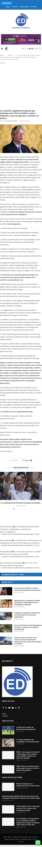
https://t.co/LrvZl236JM (20, 554)
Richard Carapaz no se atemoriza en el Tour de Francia (28, 785)
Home (2, 55)
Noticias (33, 6)
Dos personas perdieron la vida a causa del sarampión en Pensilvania (27, 589)
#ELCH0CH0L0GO (6, 563)
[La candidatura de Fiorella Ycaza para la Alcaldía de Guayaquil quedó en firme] (21, 486)
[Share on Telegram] (31, 460)
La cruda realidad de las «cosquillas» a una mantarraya (27, 741)
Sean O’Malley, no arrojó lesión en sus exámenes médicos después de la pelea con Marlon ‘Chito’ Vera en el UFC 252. (28, 822)
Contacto (15, 6)
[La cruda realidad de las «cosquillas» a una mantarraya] (8, 743)
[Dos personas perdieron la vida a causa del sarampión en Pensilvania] (6, 591)
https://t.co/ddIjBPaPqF (7, 532)
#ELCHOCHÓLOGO (6, 527)
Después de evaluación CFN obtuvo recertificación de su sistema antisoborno (27, 615)
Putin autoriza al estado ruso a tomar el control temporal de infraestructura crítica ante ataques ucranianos (27, 641)
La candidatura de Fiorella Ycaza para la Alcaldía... (21, 503)
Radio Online (24, 6)
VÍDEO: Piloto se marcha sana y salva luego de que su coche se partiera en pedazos (27, 768)
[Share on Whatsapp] (29, 460)
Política (10, 55)
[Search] (40, 49)
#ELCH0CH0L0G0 (6, 540)
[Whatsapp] (34, 49)
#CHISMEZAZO (17, 563)
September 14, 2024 (32, 568)
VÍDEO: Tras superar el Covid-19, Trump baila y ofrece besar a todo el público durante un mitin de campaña (28, 755)
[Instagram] (27, 49)
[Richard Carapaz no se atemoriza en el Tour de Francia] (8, 787)
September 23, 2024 (32, 545)
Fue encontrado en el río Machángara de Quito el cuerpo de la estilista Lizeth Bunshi (28, 627)
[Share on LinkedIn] (27, 460)
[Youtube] (29, 49)
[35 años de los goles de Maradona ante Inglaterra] (8, 730)
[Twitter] (25, 49)
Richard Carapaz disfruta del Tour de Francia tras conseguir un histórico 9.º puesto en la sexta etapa (21, 797)
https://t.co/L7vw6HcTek (31, 543)
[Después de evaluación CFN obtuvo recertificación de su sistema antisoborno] (6, 616)
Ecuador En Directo (11, 121)
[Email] (32, 49)
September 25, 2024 (32, 534)
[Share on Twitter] (25, 460)
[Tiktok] (37, 49)
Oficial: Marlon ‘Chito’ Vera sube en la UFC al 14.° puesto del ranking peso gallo (28, 808)
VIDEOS (8, 6)
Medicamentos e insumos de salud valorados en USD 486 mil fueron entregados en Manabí (27, 602)
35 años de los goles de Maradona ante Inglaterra (25, 728)
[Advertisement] (21, 86)
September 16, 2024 (32, 557)
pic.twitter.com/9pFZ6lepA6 (14, 565)
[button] (14, 3)
